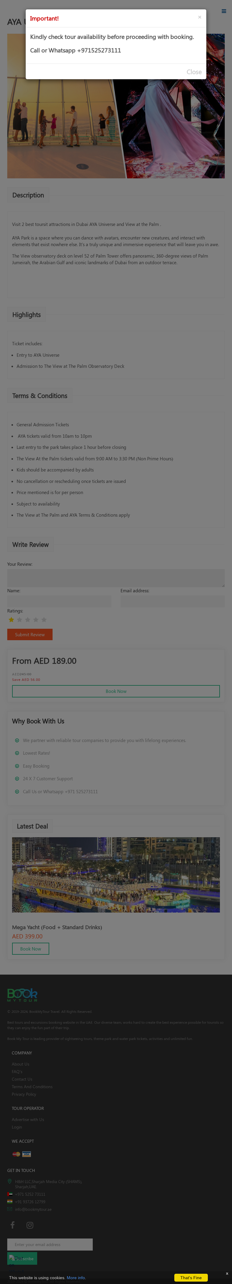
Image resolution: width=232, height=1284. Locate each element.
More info (76, 1277)
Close (194, 71)
